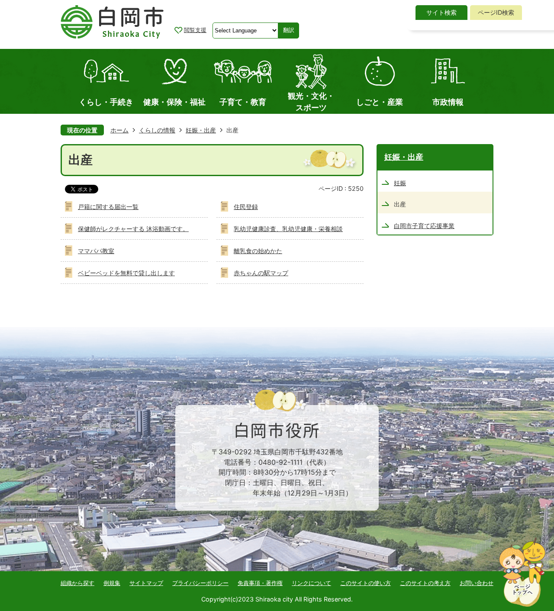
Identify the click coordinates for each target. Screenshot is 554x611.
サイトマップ (146, 582)
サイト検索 (441, 12)
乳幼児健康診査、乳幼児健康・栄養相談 (288, 228)
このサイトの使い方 (365, 582)
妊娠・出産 (201, 130)
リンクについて (311, 582)
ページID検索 (496, 12)
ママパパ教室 (96, 250)
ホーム (119, 130)
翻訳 (288, 30)
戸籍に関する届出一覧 (108, 206)
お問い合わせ (476, 582)
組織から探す (77, 582)
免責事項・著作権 (260, 582)
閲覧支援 (195, 29)
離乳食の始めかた (258, 250)
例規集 (111, 582)
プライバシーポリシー (200, 582)
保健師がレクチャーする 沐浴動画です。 (133, 228)
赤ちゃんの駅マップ (261, 273)
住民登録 (246, 206)
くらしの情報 (157, 130)
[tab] (441, 12)
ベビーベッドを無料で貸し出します (126, 273)
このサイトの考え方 (425, 582)
